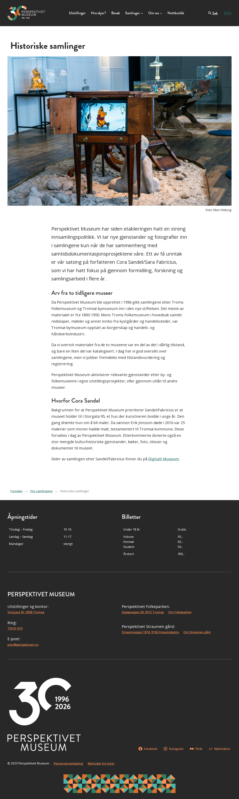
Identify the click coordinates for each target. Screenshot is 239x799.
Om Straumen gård (197, 632)
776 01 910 (14, 628)
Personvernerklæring (68, 763)
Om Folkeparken (180, 612)
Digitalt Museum (163, 458)
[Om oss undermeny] (161, 13)
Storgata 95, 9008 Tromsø (25, 612)
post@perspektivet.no (22, 645)
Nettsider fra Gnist (101, 763)
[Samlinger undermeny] (142, 13)
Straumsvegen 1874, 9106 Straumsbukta (150, 632)
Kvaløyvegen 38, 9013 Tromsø (143, 612)
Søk (215, 13)
